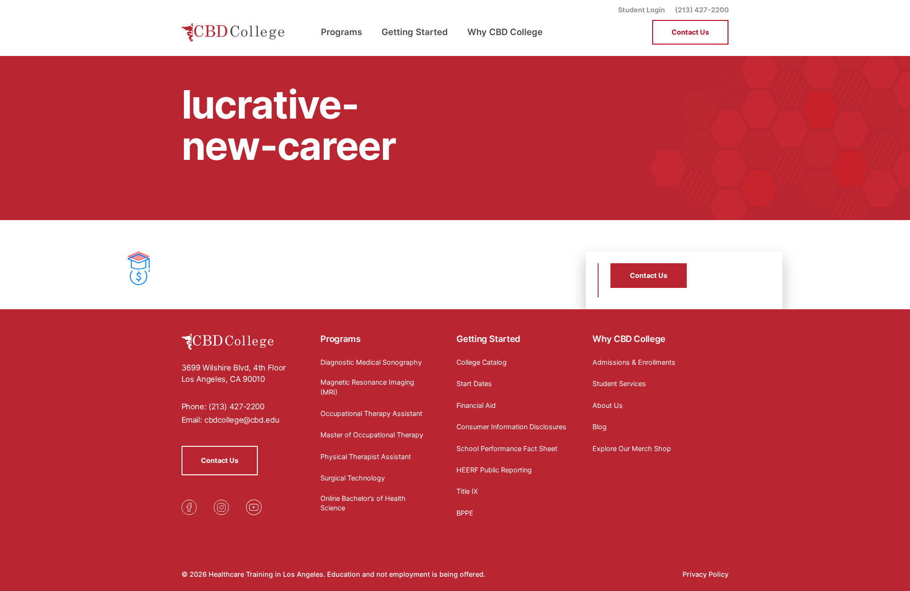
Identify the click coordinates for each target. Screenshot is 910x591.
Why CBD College (628, 338)
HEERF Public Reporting (494, 470)
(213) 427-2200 (702, 10)
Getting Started (488, 338)
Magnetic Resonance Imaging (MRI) (367, 387)
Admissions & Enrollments (633, 362)
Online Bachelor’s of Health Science (363, 503)
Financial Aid (476, 405)
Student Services (619, 383)
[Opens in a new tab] (189, 507)
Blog (599, 427)
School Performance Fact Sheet (506, 448)
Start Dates (474, 383)
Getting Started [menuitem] (415, 32)
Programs (340, 338)
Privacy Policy (705, 574)
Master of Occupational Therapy (371, 435)
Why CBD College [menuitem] (505, 32)
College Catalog (481, 362)
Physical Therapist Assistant (365, 456)
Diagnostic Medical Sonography (371, 362)
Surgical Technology (352, 478)
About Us (607, 405)
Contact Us (690, 32)
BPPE (464, 513)
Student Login (641, 10)
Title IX (467, 491)
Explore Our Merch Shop (631, 448)
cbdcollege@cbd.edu (241, 420)
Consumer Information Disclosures (511, 427)
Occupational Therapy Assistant (371, 413)
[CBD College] (233, 32)
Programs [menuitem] (341, 32)
